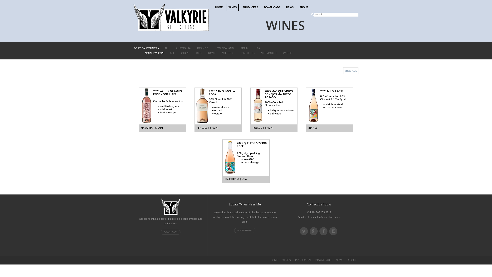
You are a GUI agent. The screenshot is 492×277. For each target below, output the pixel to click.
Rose (212, 53)
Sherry (227, 53)
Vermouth (269, 53)
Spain (244, 48)
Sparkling (247, 53)
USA (257, 48)
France (202, 48)
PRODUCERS (250, 7)
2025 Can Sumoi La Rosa (222, 92)
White (287, 53)
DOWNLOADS (272, 7)
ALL (167, 48)
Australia (183, 48)
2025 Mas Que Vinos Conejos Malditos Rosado (279, 94)
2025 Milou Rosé (331, 91)
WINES (233, 7)
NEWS (290, 7)
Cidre (185, 53)
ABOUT (303, 7)
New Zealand (224, 48)
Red (199, 53)
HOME (219, 7)
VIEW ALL (350, 70)
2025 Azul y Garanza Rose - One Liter (168, 92)
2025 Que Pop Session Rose (252, 144)
